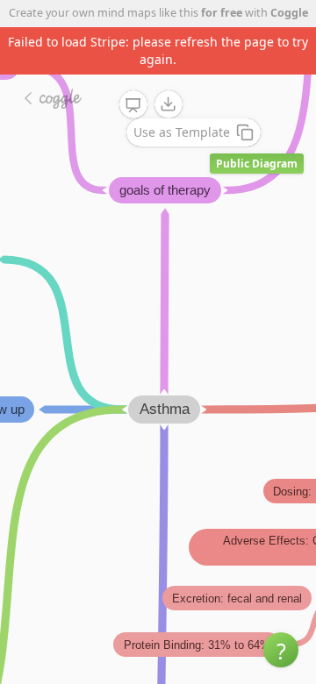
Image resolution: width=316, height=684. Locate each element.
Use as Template (181, 132)
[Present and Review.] (133, 105)
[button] (280, 649)
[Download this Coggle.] (168, 104)
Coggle (289, 12)
